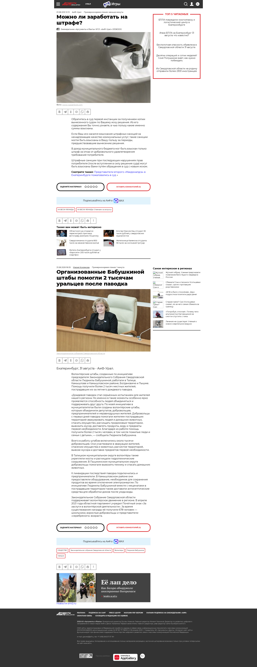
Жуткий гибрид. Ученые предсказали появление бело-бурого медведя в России (183, 274)
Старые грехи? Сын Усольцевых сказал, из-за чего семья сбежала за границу (182, 304)
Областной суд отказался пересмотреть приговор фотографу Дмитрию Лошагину (84, 233)
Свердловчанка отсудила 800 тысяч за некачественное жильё (84, 241)
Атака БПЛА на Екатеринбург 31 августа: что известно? (176, 34)
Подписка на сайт (97, 613)
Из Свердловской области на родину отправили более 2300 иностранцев (176, 69)
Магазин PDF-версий (133, 613)
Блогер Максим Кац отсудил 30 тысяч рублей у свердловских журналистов (131, 233)
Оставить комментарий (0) (128, 187)
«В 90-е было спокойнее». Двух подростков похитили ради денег (181, 293)
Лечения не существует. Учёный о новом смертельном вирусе (181, 322)
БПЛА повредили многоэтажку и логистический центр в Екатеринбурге (177, 22)
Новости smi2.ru (66, 603)
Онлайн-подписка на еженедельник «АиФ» (166, 613)
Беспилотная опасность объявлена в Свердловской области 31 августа (177, 46)
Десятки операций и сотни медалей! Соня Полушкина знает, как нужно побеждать (176, 58)
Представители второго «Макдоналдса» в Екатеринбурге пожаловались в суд (108, 174)
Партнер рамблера (103, 656)
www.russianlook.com (72, 105)
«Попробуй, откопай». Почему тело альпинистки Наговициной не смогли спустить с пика (182, 314)
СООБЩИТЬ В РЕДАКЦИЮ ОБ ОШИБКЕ (111, 616)
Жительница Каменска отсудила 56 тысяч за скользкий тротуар (131, 241)
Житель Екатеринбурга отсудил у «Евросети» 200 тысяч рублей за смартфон (85, 252)
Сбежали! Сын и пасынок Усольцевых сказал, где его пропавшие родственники (183, 284)
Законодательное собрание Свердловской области (81, 353)
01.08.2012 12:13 (63, 12)
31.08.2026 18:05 (64, 267)
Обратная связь (84, 616)
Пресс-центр (114, 613)
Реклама (81, 613)
